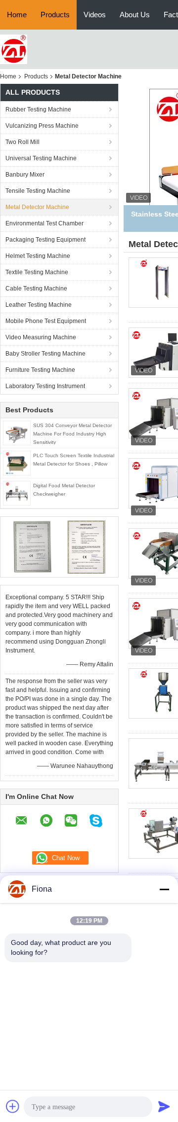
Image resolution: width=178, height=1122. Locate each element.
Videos (95, 14)
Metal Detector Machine (37, 207)
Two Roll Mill (22, 142)
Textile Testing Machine (36, 272)
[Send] (164, 1106)
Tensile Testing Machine (37, 190)
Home (17, 14)
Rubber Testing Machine (38, 109)
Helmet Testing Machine (37, 256)
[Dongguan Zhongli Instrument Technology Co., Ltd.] (13, 48)
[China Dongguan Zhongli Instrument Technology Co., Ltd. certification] (32, 546)
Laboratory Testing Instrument (45, 386)
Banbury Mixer (24, 174)
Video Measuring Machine (40, 337)
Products (55, 14)
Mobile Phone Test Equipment (45, 321)
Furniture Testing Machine (40, 369)
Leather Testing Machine (38, 304)
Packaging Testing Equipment (45, 239)
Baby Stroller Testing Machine (45, 353)
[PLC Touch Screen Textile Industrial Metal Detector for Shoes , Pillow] (17, 462)
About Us (135, 14)
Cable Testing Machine (36, 288)
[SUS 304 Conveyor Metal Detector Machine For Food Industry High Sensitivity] (17, 432)
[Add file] (13, 1106)
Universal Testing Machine (41, 158)
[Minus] (164, 889)
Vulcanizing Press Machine (42, 125)
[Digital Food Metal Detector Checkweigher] (17, 492)
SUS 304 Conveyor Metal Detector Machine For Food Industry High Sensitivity (72, 434)
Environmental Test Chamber (44, 223)
